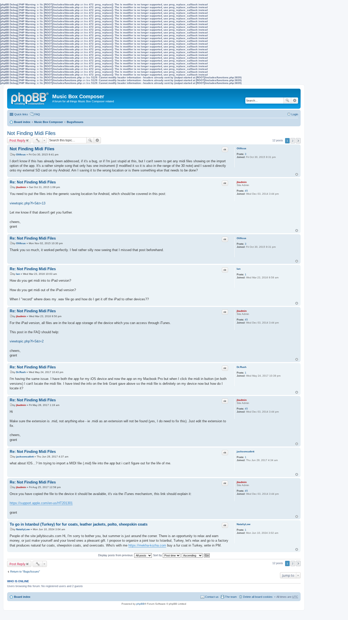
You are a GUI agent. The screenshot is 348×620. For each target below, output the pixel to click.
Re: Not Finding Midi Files (33, 182)
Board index (22, 121)
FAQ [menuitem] (37, 114)
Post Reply (17, 140)
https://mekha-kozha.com (147, 545)
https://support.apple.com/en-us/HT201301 (41, 503)
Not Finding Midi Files (31, 133)
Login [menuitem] (294, 114)
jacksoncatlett (245, 451)
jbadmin (242, 182)
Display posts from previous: (116, 555)
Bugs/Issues (75, 121)
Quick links (21, 114)
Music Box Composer (48, 121)
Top (296, 174)
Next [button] (298, 140)
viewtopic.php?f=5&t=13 (27, 203)
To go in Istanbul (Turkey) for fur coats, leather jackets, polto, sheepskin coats (79, 524)
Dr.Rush (241, 367)
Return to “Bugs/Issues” (25, 571)
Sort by (158, 555)
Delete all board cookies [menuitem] (258, 596)
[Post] (11, 154)
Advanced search (294, 100)
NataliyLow (243, 524)
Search (287, 100)
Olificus (241, 148)
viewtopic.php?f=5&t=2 (27, 341)
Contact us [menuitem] (212, 596)
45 (246, 190)
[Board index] (30, 98)
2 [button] (292, 140)
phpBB (140, 603)
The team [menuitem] (231, 596)
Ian (238, 268)
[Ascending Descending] (192, 555)
